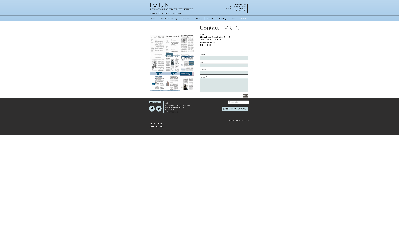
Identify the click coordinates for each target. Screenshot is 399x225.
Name (202, 55)
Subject (202, 69)
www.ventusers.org (208, 42)
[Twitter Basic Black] (159, 108)
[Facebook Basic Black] (152, 108)
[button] (186, 18)
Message (202, 77)
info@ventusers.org (171, 112)
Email (202, 62)
